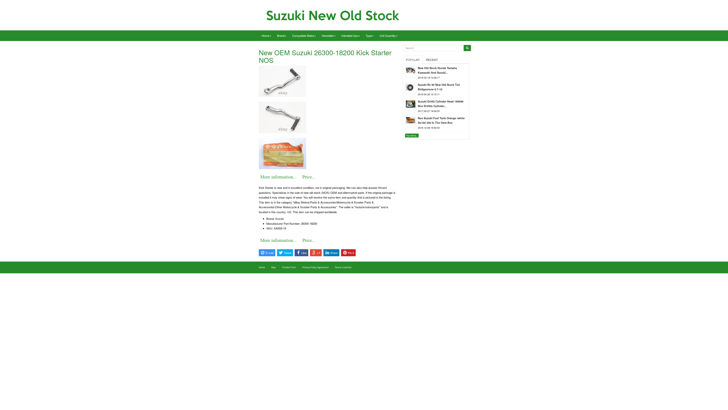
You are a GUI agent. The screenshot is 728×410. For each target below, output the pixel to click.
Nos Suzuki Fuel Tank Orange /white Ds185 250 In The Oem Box (441, 120)
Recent (432, 60)
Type (369, 36)
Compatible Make (303, 36)
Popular (413, 60)
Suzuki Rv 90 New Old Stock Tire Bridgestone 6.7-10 (439, 87)
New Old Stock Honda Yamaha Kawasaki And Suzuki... (437, 70)
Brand (280, 36)
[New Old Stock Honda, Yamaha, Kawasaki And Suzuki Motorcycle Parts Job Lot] (410, 71)
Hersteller (328, 36)
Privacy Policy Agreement (315, 267)
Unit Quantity (388, 36)
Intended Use (349, 36)
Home (265, 36)
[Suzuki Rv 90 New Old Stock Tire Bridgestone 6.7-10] (410, 88)
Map (273, 267)
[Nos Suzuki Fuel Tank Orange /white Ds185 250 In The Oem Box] (410, 121)
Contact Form (289, 267)
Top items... (412, 135)
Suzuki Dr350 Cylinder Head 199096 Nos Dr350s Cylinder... (441, 103)
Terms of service (343, 267)
